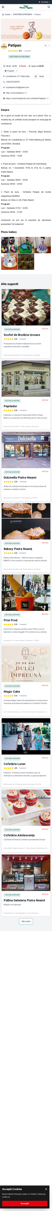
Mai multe (26, 921)
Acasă (7, 14)
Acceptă (25, 1203)
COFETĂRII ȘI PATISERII (22, 14)
